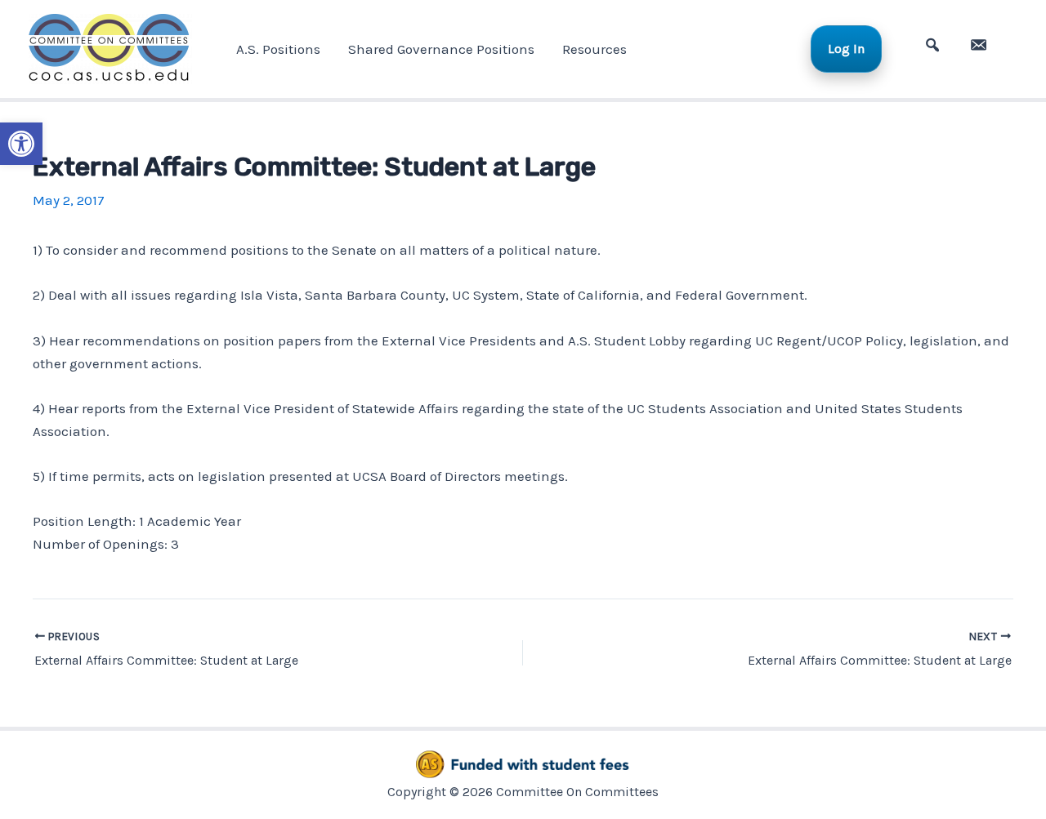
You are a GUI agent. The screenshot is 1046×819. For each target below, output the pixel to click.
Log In (846, 48)
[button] (21, 143)
